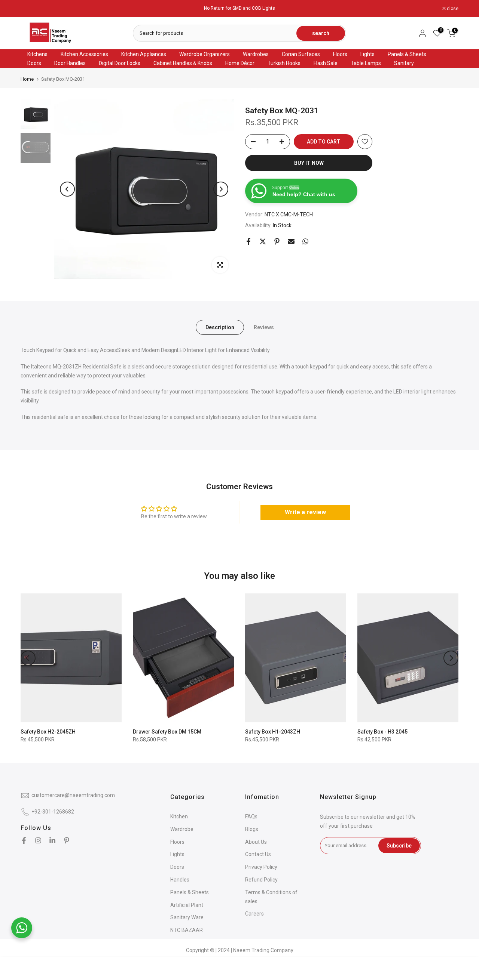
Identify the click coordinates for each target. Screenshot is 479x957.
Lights (367, 54)
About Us (256, 842)
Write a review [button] (305, 512)
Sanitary (404, 63)
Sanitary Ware (187, 917)
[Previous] (67, 189)
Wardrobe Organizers (204, 54)
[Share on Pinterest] (277, 241)
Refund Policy (261, 880)
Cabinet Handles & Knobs (182, 63)
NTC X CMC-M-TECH (289, 215)
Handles (179, 880)
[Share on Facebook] (248, 241)
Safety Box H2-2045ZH (48, 732)
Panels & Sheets (407, 54)
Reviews (264, 327)
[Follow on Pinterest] (66, 840)
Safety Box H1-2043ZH (272, 732)
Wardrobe (181, 829)
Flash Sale (326, 63)
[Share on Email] (291, 241)
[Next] (220, 189)
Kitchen (179, 816)
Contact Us (258, 854)
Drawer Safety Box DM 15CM (167, 732)
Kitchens (37, 54)
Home (27, 79)
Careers (254, 914)
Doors (34, 63)
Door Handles (70, 63)
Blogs (251, 829)
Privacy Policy (261, 867)
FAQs (251, 816)
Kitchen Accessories (84, 54)
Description (219, 327)
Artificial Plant (186, 905)
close (30, 8)
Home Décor (239, 63)
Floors (340, 54)
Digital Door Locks (119, 63)
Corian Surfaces (301, 54)
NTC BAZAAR (186, 930)
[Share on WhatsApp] (305, 241)
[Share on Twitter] (262, 241)
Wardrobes (256, 54)
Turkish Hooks (284, 63)
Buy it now (309, 163)
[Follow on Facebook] (24, 840)
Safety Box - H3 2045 (382, 732)
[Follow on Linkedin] (52, 840)
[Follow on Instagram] (38, 840)
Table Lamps (366, 63)
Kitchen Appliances (143, 54)
